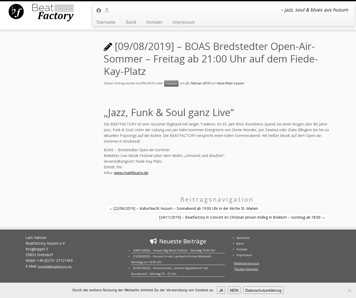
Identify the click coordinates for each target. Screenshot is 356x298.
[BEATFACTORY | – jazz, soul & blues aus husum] (41, 13)
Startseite (105, 22)
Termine (171, 83)
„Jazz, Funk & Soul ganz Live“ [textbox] (169, 112)
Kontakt (154, 22)
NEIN (234, 290)
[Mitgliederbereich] (108, 10)
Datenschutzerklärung (263, 290)
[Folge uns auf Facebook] (100, 10)
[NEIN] (349, 290)
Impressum (184, 22)
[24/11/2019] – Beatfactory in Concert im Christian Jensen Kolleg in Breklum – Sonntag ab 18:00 (242, 217)
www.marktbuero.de (131, 172)
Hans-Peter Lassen (230, 83)
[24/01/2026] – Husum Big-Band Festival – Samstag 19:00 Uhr (174, 250)
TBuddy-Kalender (246, 269)
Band (131, 22)
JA (221, 290)
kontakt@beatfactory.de (55, 266)
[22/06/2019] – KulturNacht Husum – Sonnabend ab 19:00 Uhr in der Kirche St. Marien (183, 208)
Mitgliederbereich (246, 263)
